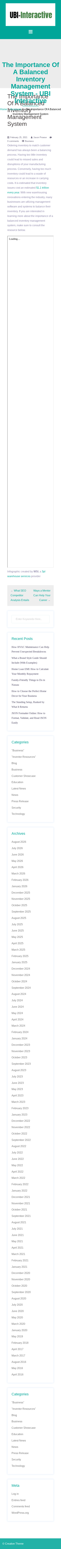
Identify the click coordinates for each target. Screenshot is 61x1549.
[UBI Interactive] (30, 14)
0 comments (13, 141)
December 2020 (21, 1273)
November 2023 (21, 1051)
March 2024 (18, 1025)
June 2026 (18, 854)
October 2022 (19, 1133)
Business (15, 109)
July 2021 (17, 1228)
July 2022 (17, 1152)
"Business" (18, 750)
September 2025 (21, 911)
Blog (14, 763)
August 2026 (19, 841)
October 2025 (19, 905)
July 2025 (17, 924)
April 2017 (17, 1349)
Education (17, 782)
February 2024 (20, 1032)
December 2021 (21, 1197)
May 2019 (17, 1336)
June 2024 (18, 1006)
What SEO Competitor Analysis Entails (20, 595)
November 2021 (21, 1203)
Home (3, 109)
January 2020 (19, 1330)
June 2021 (18, 1235)
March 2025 (18, 949)
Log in (15, 1493)
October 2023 (19, 1057)
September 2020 (21, 1292)
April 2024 (17, 1019)
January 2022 (19, 1190)
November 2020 (21, 1279)
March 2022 (18, 1178)
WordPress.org (20, 1512)
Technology (18, 814)
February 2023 (20, 1108)
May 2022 (17, 1165)
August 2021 (19, 1222)
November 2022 (21, 1127)
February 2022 (20, 1184)
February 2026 (20, 880)
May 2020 (17, 1317)
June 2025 (18, 930)
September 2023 (21, 1063)
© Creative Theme (13, 1543)
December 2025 (21, 892)
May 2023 (17, 1089)
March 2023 (18, 1101)
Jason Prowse (40, 137)
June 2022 (18, 1159)
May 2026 (17, 861)
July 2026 (17, 848)
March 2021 (18, 1254)
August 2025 (19, 918)
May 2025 (17, 937)
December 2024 (21, 968)
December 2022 (21, 1120)
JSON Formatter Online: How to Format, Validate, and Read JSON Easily (29, 718)
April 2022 (17, 1171)
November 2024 (21, 975)
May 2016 (17, 1368)
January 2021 (19, 1266)
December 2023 (21, 1044)
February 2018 (20, 1342)
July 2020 (17, 1304)
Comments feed (21, 1506)
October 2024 (19, 981)
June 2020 (18, 1311)
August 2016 (19, 1362)
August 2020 (19, 1298)
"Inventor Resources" (24, 756)
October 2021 (19, 1209)
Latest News (19, 788)
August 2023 (19, 1070)
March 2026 (18, 873)
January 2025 (19, 962)
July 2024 (17, 1000)
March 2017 (18, 1355)
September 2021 (21, 1216)
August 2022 (19, 1146)
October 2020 (19, 1285)
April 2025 (17, 943)
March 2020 (18, 1323)
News (15, 795)
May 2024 (17, 1013)
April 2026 (17, 867)
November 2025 (21, 898)
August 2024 (19, 994)
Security (16, 807)
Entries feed (18, 1500)
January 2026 (19, 886)
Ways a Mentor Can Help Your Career (41, 595)
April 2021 (17, 1247)
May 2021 (17, 1241)
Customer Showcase (24, 776)
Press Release (20, 801)
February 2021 (20, 1260)
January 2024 (19, 1038)
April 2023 (17, 1095)
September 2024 (21, 987)
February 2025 (20, 956)
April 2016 (17, 1374)
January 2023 (19, 1114)
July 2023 (17, 1076)
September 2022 (21, 1140)
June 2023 (18, 1083)
